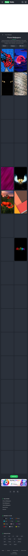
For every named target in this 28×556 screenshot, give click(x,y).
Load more (14, 476)
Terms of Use (23, 550)
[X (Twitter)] (17, 491)
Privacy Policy (15, 550)
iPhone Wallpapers (7, 501)
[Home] (2, 34)
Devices (4, 509)
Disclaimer (15, 552)
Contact (8, 550)
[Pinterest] (14, 491)
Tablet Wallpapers (7, 505)
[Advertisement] (14, 18)
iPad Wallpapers (6, 503)
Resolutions (5, 507)
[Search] (22, 2)
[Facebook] (10, 491)
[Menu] (2, 2)
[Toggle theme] (25, 2)
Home (3, 550)
